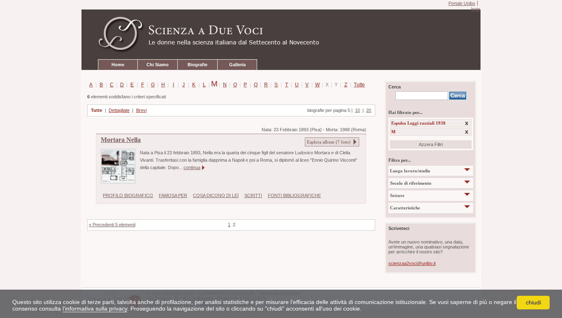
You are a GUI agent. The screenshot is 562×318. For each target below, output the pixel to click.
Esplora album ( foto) (329, 141)
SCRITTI (253, 195)
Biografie (197, 64)
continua (191, 167)
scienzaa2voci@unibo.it (412, 263)
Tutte (358, 85)
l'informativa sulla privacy (95, 308)
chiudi (533, 302)
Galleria (237, 64)
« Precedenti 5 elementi (112, 224)
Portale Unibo (461, 3)
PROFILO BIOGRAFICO (128, 195)
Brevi (141, 110)
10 (357, 110)
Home (117, 64)
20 (368, 110)
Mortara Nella (121, 140)
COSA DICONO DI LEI (216, 195)
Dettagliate (119, 110)
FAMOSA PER (173, 195)
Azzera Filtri (431, 144)
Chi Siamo (157, 64)
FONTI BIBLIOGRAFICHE (294, 195)
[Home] (281, 34)
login (475, 9)
